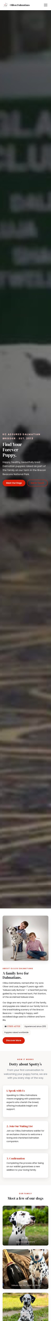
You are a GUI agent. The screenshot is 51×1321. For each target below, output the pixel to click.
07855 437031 (13, 1026)
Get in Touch (37, 483)
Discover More (13, 1040)
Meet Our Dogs (14, 483)
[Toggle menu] (45, 5)
